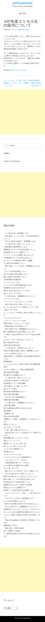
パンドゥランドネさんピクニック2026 (18, 302)
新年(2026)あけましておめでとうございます (20, 477)
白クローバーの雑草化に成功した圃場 (18, 261)
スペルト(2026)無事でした (13, 449)
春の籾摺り (8, 411)
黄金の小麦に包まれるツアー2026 (16, 291)
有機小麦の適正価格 (11, 400)
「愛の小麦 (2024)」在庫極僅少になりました (20, 329)
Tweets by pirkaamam (12, 161)
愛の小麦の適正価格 (11, 372)
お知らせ (13, 70)
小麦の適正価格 (9, 405)
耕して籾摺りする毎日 (12, 531)
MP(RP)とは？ (9, 452)
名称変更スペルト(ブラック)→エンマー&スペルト (22, 509)
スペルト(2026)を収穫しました (15, 271)
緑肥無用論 (8, 362)
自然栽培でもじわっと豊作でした (16, 252)
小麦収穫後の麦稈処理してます (15, 247)
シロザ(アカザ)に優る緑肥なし (15, 397)
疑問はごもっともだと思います (15, 443)
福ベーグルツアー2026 (12, 293)
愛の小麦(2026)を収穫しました (15, 277)
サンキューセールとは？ (13, 454)
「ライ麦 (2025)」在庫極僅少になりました (19, 403)
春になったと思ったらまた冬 (14, 446)
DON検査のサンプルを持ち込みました (18, 258)
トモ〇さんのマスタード (13, 318)
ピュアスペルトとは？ (12, 282)
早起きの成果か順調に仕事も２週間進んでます (21, 351)
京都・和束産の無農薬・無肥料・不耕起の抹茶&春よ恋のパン (32, 83)
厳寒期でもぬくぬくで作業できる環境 (18, 485)
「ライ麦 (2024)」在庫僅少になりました (19, 348)
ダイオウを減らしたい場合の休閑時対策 (19, 370)
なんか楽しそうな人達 (12, 427)
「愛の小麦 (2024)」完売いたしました (18, 304)
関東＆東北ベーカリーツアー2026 (16, 323)
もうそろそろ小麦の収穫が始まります (18, 285)
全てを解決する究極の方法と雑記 (16, 465)
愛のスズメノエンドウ (12, 441)
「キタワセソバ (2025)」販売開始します (19, 498)
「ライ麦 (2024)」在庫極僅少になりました (20, 296)
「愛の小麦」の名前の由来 (14, 528)
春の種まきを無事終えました (14, 375)
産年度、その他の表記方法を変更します (19, 490)
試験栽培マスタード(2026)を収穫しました (19, 250)
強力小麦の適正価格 (11, 394)
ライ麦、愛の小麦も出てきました (16, 430)
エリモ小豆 (22, 70)
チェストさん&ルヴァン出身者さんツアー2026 (21, 307)
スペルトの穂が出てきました (14, 354)
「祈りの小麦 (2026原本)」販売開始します (20, 241)
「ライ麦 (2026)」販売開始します (16, 233)
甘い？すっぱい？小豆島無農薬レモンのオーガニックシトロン (13, 83)
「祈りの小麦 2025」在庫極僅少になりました (21, 507)
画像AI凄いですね (10, 525)
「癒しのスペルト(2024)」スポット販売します (21, 471)
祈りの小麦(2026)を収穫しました (16, 274)
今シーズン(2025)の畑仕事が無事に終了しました (22, 512)
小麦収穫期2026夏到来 (12, 280)
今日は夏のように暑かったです (15, 386)
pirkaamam (23, 3)
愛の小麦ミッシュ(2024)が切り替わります (19, 479)
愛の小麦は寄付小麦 (11, 342)
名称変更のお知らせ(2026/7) (14, 288)
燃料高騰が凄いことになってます (16, 438)
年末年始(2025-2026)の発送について (17, 482)
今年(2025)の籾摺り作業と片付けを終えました (21, 504)
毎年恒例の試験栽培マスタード (15, 392)
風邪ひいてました (10, 424)
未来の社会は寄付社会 (12, 345)
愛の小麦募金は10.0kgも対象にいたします (19, 332)
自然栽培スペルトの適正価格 (14, 383)
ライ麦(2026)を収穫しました (14, 263)
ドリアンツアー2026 (11, 299)
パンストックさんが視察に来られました (19, 255)
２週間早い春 (9, 414)
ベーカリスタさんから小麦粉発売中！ (18, 457)
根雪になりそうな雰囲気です (14, 488)
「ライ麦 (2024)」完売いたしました (17, 244)
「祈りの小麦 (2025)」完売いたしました (19, 474)
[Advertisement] (22, 111)
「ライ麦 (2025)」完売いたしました (17, 378)
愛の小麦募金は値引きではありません (18, 408)
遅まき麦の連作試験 (11, 416)
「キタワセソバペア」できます (15, 460)
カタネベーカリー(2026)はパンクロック (18, 340)
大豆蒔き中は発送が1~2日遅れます (16, 381)
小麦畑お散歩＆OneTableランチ (15, 326)
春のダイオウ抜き (10, 389)
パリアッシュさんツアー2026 (15, 321)
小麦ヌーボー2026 (10, 310)
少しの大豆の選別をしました (14, 501)
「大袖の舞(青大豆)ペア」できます (17, 463)
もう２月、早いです (11, 468)
